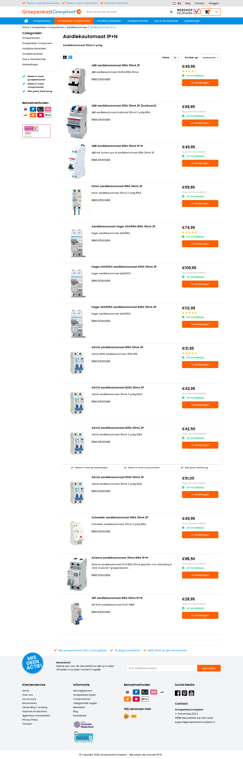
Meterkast (79, 707)
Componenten (81, 699)
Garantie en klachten (34, 711)
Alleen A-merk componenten (144, 467)
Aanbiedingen (192, 21)
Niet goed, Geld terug (196, 467)
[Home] (26, 20)
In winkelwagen (200, 82)
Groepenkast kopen (84, 695)
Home (25, 27)
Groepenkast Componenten (74, 21)
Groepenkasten (42, 21)
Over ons (27, 695)
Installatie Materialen (109, 21)
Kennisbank (79, 715)
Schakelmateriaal (138, 21)
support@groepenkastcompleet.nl (195, 722)
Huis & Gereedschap (166, 21)
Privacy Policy (30, 719)
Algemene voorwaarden (36, 715)
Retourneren (29, 703)
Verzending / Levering (34, 707)
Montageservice (82, 690)
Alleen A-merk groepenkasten (91, 467)
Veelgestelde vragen (85, 703)
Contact (199, 3)
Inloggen (214, 3)
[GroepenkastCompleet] (51, 11)
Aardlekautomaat (77, 27)
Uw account (29, 699)
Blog (187, 3)
